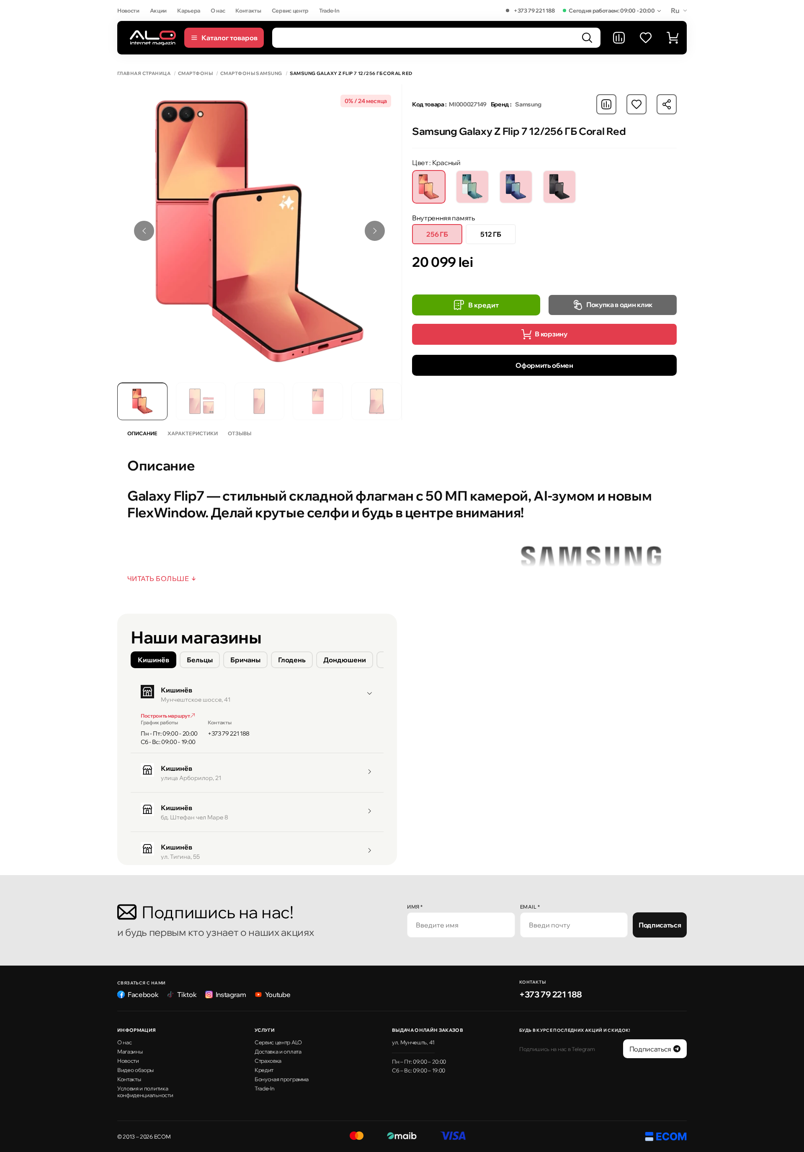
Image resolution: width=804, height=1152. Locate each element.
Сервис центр (290, 10)
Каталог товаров (229, 38)
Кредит (264, 1070)
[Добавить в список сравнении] (606, 104)
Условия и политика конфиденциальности (145, 1092)
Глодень (292, 660)
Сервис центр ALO (278, 1042)
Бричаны (245, 660)
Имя (415, 907)
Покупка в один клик (619, 304)
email (530, 907)
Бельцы (200, 660)
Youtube (278, 994)
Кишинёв (153, 660)
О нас (218, 10)
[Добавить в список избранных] (636, 104)
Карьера (188, 10)
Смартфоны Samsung (251, 73)
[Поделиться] (667, 104)
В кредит (483, 305)
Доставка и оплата (278, 1051)
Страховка (268, 1060)
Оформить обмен (544, 365)
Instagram (231, 994)
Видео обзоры (135, 1070)
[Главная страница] (153, 37)
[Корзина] (672, 38)
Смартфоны (195, 73)
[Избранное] (646, 38)
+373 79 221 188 (534, 10)
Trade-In (329, 10)
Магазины (129, 1051)
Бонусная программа (281, 1079)
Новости (128, 10)
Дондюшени (344, 660)
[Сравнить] (619, 38)
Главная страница (143, 73)
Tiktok (186, 994)
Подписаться (660, 925)
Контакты (248, 10)
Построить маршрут (166, 716)
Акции (158, 10)
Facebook (143, 994)
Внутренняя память (443, 218)
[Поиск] (587, 38)
